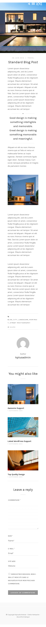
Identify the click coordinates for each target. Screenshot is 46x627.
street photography (20, 323)
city (15, 320)
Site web (11, 561)
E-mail (11, 549)
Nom (10, 536)
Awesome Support (16, 408)
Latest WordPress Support (19, 441)
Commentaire (14, 500)
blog (10, 320)
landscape (23, 320)
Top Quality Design (16, 474)
